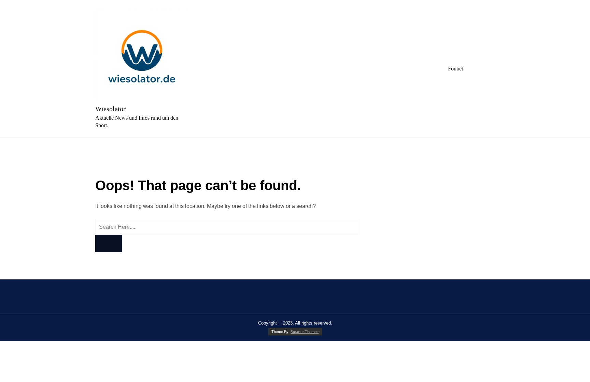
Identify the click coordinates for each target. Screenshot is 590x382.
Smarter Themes (305, 332)
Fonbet (455, 68)
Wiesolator (110, 109)
